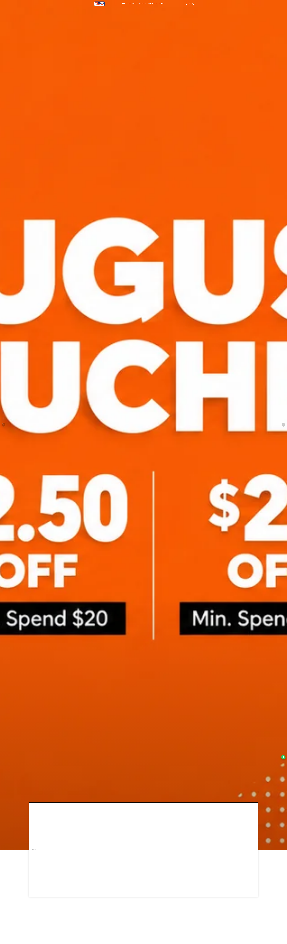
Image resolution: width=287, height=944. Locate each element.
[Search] (253, 849)
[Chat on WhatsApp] (283, 757)
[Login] (190, 4)
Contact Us (152, 3)
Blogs (161, 3)
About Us (142, 3)
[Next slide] (283, 425)
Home (124, 3)
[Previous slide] (3, 425)
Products (132, 3)
